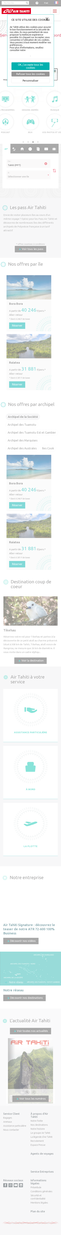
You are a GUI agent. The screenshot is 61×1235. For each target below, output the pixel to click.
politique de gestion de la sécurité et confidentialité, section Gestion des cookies (29, 53)
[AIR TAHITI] (16, 11)
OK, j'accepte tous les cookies (30, 66)
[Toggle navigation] (54, 11)
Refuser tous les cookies (30, 74)
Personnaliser (30, 80)
